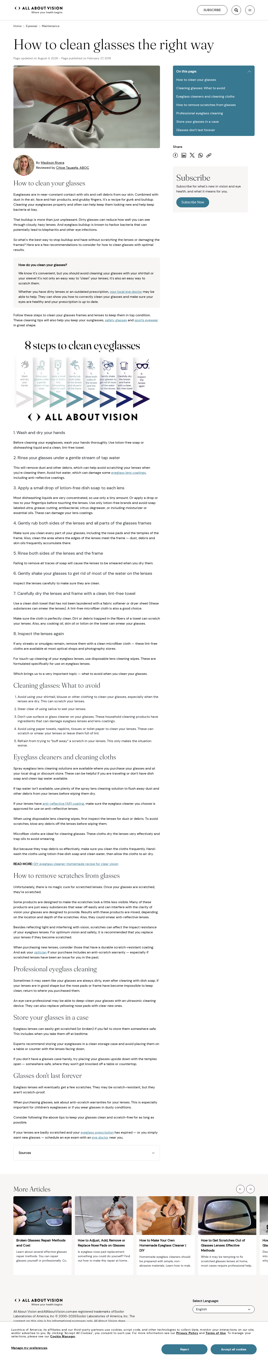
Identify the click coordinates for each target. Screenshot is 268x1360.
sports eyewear (146, 320)
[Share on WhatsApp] (200, 155)
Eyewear (31, 26)
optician (40, 952)
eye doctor (100, 1137)
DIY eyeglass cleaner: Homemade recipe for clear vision (76, 864)
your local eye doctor (126, 291)
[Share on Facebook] (175, 155)
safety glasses (116, 320)
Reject (184, 1349)
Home (17, 26)
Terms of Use (216, 1333)
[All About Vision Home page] (38, 10)
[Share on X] (192, 155)
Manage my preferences (29, 1348)
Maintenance (50, 26)
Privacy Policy (187, 1333)
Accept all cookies (233, 1349)
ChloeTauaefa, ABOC (72, 167)
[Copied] (208, 155)
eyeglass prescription (97, 1132)
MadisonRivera (52, 162)
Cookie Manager (62, 1336)
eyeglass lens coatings (128, 472)
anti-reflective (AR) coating (63, 803)
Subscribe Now (192, 202)
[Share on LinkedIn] (183, 155)
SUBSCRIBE (212, 10)
